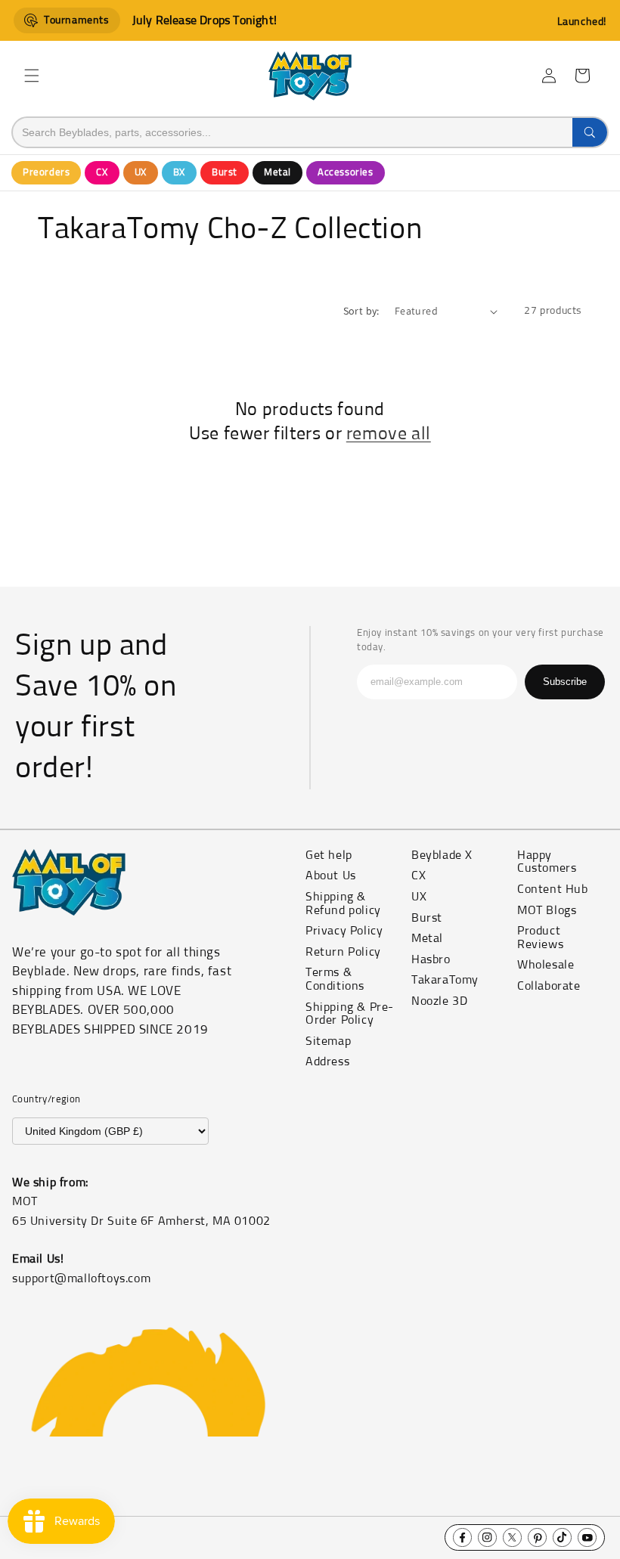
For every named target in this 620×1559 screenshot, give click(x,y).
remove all (388, 434)
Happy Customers (546, 862)
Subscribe (565, 681)
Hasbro (431, 959)
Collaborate (549, 986)
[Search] (589, 132)
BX (179, 173)
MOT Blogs (546, 910)
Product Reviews (540, 937)
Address (327, 1061)
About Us (330, 875)
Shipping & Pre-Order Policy (349, 1014)
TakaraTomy (445, 980)
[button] (31, 75)
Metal (277, 173)
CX (101, 173)
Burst (224, 173)
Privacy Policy (344, 931)
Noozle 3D (439, 1001)
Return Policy (343, 952)
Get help (328, 855)
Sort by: (361, 311)
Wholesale (545, 965)
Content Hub (552, 889)
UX (141, 173)
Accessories (346, 173)
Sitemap (328, 1041)
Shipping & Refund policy (343, 903)
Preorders (46, 173)
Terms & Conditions (334, 979)
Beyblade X (442, 855)
